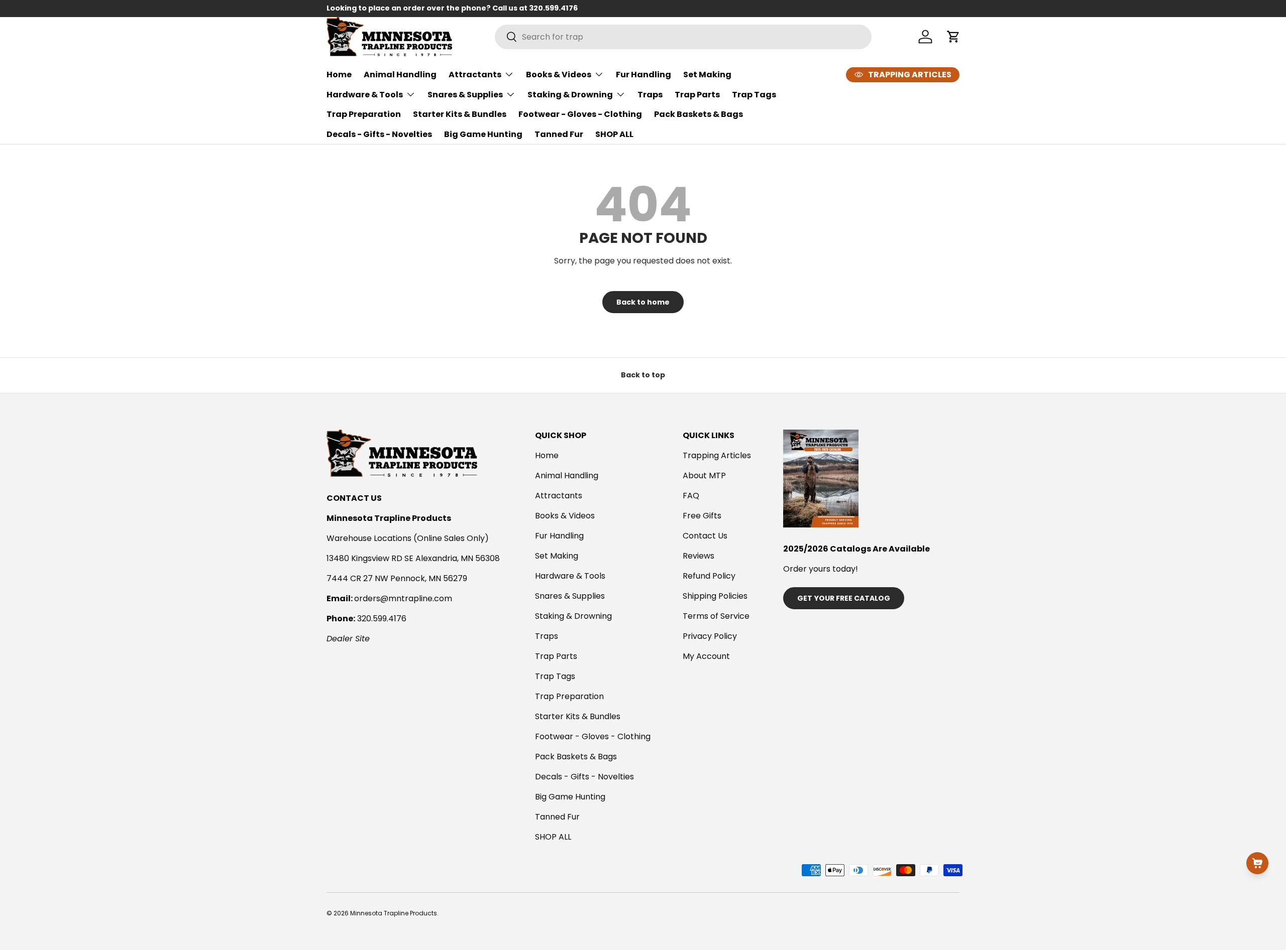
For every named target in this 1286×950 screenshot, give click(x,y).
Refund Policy (709, 576)
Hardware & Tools (365, 94)
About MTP (704, 475)
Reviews (698, 556)
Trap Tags (754, 94)
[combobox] (683, 37)
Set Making (707, 74)
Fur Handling (643, 74)
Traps (650, 94)
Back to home (643, 302)
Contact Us (705, 535)
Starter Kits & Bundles (459, 114)
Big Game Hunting (483, 134)
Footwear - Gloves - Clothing (580, 114)
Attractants (475, 74)
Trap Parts (697, 94)
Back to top (643, 375)
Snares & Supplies (465, 94)
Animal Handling (400, 74)
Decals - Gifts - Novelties (379, 134)
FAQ (691, 495)
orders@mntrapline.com (403, 598)
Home (339, 74)
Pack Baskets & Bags (698, 114)
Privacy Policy (710, 636)
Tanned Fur (558, 134)
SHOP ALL (614, 134)
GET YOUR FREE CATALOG (843, 598)
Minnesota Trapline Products (393, 913)
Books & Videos (558, 74)
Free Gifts (702, 515)
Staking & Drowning (570, 94)
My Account (706, 656)
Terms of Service (716, 616)
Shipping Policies (715, 596)
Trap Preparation (364, 114)
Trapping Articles (717, 455)
